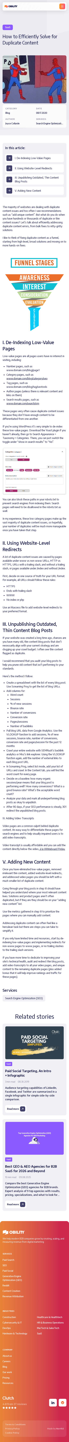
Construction (9, 1317)
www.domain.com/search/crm (22, 403)
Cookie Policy (12, 1432)
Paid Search (8, 1260)
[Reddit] (62, 1402)
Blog (5, 1366)
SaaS (39, 1333)
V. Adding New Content (28, 190)
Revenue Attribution (13, 1296)
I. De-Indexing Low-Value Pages (33, 158)
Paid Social (8, 1270)
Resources (8, 1383)
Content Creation (11, 1291)
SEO (5, 1265)
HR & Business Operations (50, 1322)
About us (7, 1355)
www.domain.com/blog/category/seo (26, 378)
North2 (60, 1428)
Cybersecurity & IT (12, 1322)
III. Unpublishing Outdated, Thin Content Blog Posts (37, 179)
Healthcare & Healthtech (49, 1317)
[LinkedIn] (53, 1402)
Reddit (6, 1285)
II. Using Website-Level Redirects (33, 168)
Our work (7, 1372)
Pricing (6, 1377)
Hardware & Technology (15, 1333)
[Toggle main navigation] (62, 6)
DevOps (7, 1328)
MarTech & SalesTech (48, 1328)
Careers (6, 1361)
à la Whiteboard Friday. (52, 849)
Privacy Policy (12, 1428)
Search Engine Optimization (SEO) (24, 998)
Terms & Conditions (15, 1424)
